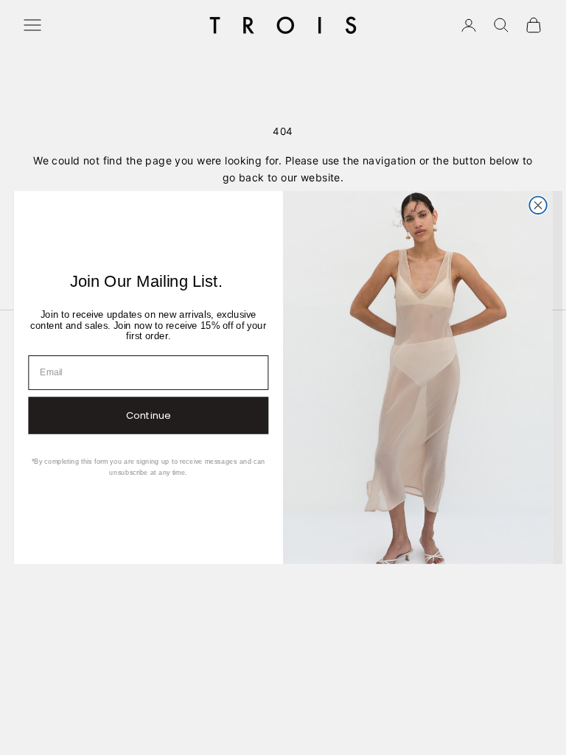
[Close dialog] (537, 205)
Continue (148, 415)
